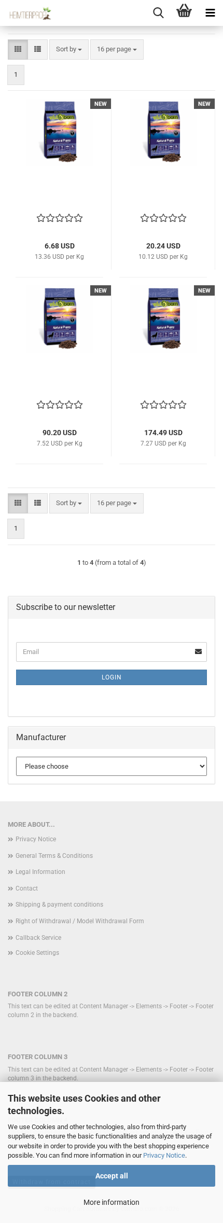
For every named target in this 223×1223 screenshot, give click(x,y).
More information (111, 1202)
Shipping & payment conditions (59, 904)
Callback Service (38, 937)
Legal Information (40, 871)
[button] (18, 49)
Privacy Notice (164, 1155)
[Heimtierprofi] (26, 13)
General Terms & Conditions (54, 855)
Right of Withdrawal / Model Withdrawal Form (80, 921)
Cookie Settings (37, 952)
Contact (27, 888)
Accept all (111, 1176)
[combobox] (69, 49)
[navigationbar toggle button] (210, 13)
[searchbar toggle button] (158, 13)
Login (112, 677)
